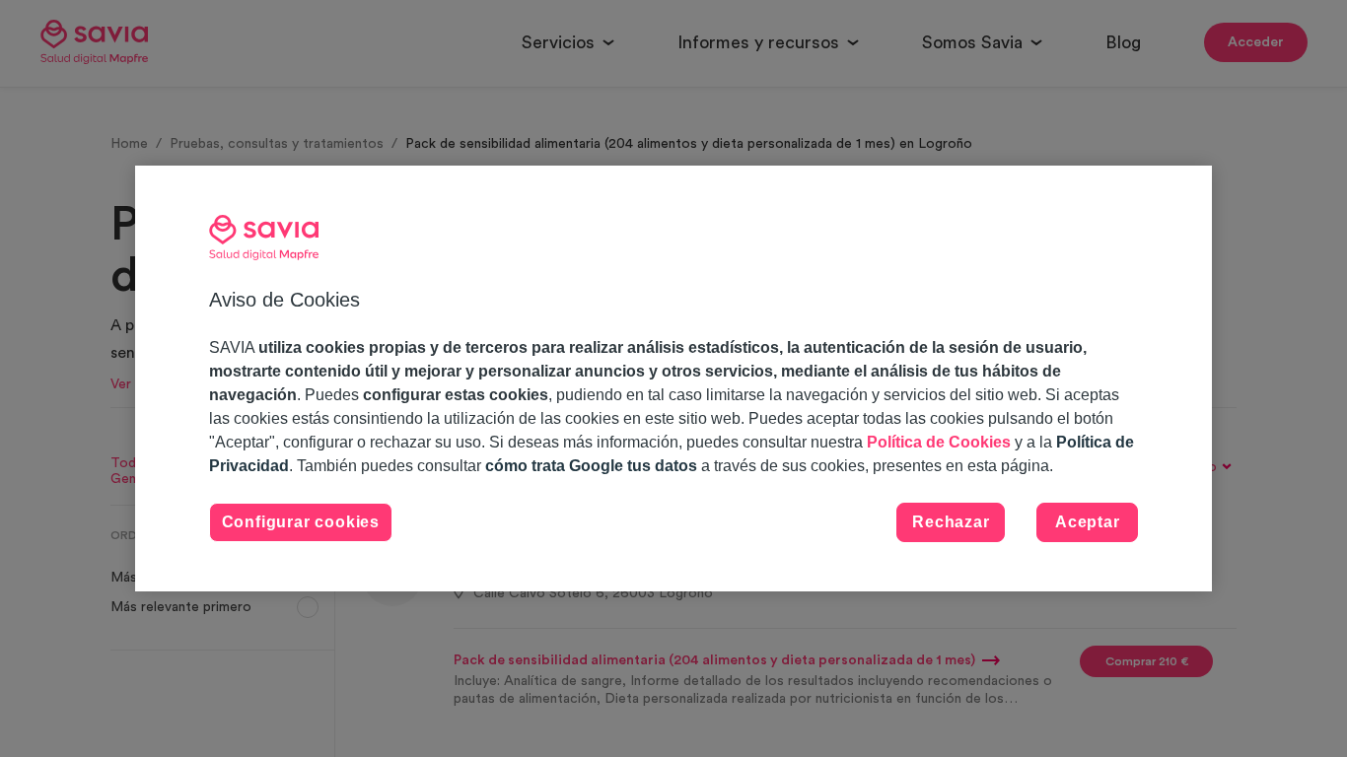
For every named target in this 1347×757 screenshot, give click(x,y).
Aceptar (1087, 522)
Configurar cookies (301, 522)
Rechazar (950, 522)
